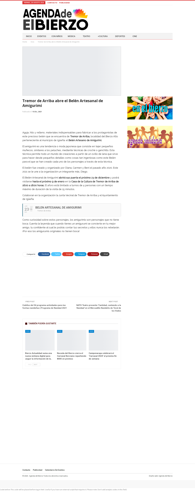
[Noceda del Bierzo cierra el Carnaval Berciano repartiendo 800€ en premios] (71, 340)
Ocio (28, 331)
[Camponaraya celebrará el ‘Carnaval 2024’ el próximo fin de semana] (103, 340)
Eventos (41, 36)
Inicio (29, 36)
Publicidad (37, 470)
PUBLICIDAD (64, 2)
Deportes (120, 36)
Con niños (56, 36)
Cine (135, 36)
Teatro (86, 36)
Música (71, 36)
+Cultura (103, 36)
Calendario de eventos (55, 470)
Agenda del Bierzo (166, 476)
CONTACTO (52, 2)
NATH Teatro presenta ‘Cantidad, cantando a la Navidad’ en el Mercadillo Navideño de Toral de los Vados (98, 308)
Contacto (26, 470)
